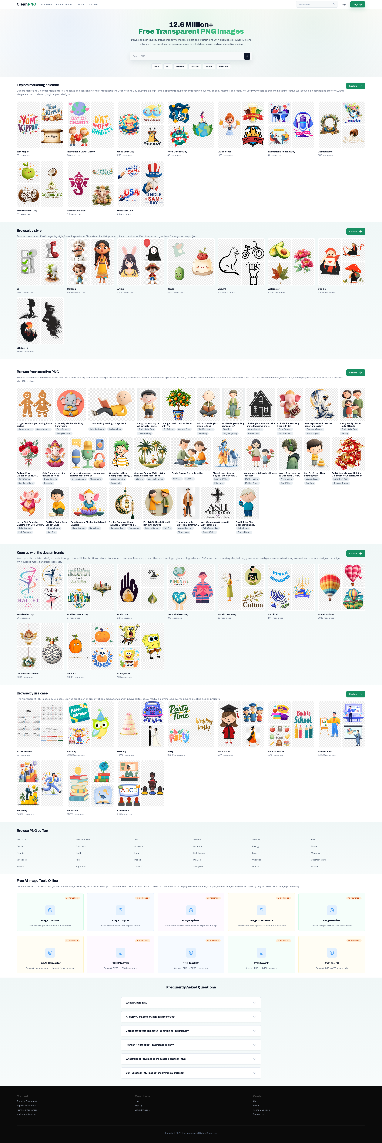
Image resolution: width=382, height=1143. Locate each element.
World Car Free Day (177, 152)
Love (254, 853)
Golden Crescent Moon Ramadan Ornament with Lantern (121, 524)
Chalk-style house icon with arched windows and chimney (261, 426)
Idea (136, 853)
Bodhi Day (122, 614)
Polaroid (197, 859)
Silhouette (22, 348)
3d (18, 289)
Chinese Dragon (341, 483)
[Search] (333, 4)
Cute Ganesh (63, 429)
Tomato (138, 866)
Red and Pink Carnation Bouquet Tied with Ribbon (26, 475)
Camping (195, 66)
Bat (167, 66)
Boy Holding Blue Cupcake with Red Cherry (245, 524)
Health (79, 853)
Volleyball (198, 866)
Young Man (183, 532)
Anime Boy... (286, 479)
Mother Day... (251, 479)
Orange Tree (184, 429)
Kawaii (170, 289)
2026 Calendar (24, 751)
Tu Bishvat (169, 429)
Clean (26, 4)
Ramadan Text (117, 528)
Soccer (20, 866)
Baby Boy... (243, 528)
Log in (344, 4)
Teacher (80, 4)
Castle (20, 846)
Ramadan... (134, 528)
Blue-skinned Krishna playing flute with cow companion (224, 475)
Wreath (314, 866)
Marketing (22, 810)
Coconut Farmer (155, 479)
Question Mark (318, 859)
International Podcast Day (281, 152)
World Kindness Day (177, 614)
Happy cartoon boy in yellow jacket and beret (148, 426)
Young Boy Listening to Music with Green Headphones (289, 475)
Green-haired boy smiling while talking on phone (119, 475)
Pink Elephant (285, 433)
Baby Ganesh (50, 479)
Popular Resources (26, 1105)
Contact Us (259, 1114)
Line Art (222, 289)
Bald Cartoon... (97, 429)
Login (137, 1101)
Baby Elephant (64, 433)
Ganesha (48, 483)
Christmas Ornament (28, 673)
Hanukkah (273, 614)
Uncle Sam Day (125, 210)
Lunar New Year (341, 479)
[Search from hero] (247, 56)
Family (345, 433)
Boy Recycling (230, 433)
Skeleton (180, 66)
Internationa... (79, 479)
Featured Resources (27, 1110)
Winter (255, 866)
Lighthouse (199, 853)
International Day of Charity (81, 152)
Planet (137, 859)
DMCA (256, 1105)
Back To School (276, 751)
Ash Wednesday (210, 528)
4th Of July (22, 839)
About (256, 1101)
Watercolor (273, 289)
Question (256, 859)
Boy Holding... (244, 532)
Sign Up (139, 1105)
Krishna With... (221, 479)
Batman (256, 839)
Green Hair (116, 483)
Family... (177, 479)
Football (93, 4)
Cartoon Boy (115, 429)
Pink (78, 859)
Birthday (71, 751)
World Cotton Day (227, 614)
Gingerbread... (25, 429)
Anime (120, 289)
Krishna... (218, 483)
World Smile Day (125, 152)
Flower (314, 846)
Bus (313, 839)
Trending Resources (27, 1101)
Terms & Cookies (261, 1110)
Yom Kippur (23, 152)
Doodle (322, 289)
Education (72, 810)
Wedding (121, 751)
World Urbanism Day (77, 614)
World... (227, 429)
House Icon (253, 433)
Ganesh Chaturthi (76, 210)
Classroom (123, 810)
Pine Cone (223, 66)
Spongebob (123, 673)
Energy (255, 846)
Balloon (197, 839)
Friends (20, 853)
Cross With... (209, 532)
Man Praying (313, 433)
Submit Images (142, 1110)
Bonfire (208, 66)
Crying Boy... (312, 479)
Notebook (22, 859)
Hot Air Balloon (326, 614)
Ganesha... (94, 528)
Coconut (138, 846)
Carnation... (24, 479)
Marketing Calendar (26, 1114)
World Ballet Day (25, 614)
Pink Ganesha (25, 532)
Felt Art (167, 528)
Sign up (358, 4)
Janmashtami (325, 152)
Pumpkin (71, 673)
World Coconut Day (27, 210)
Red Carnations (26, 483)
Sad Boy (310, 483)
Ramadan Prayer (314, 429)
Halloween (46, 4)
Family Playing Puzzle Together (187, 473)
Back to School (64, 4)
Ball (136, 839)
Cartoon (71, 289)
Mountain (316, 853)
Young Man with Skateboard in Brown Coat (187, 524)
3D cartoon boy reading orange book (107, 423)
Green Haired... (118, 479)
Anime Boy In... (185, 528)
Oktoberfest (224, 152)
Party (170, 751)
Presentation (325, 751)
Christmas (81, 846)
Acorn (156, 66)
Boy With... (286, 483)
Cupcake (197, 846)
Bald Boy (202, 433)
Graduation (223, 751)
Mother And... (251, 483)
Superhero (81, 866)
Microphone (95, 479)
